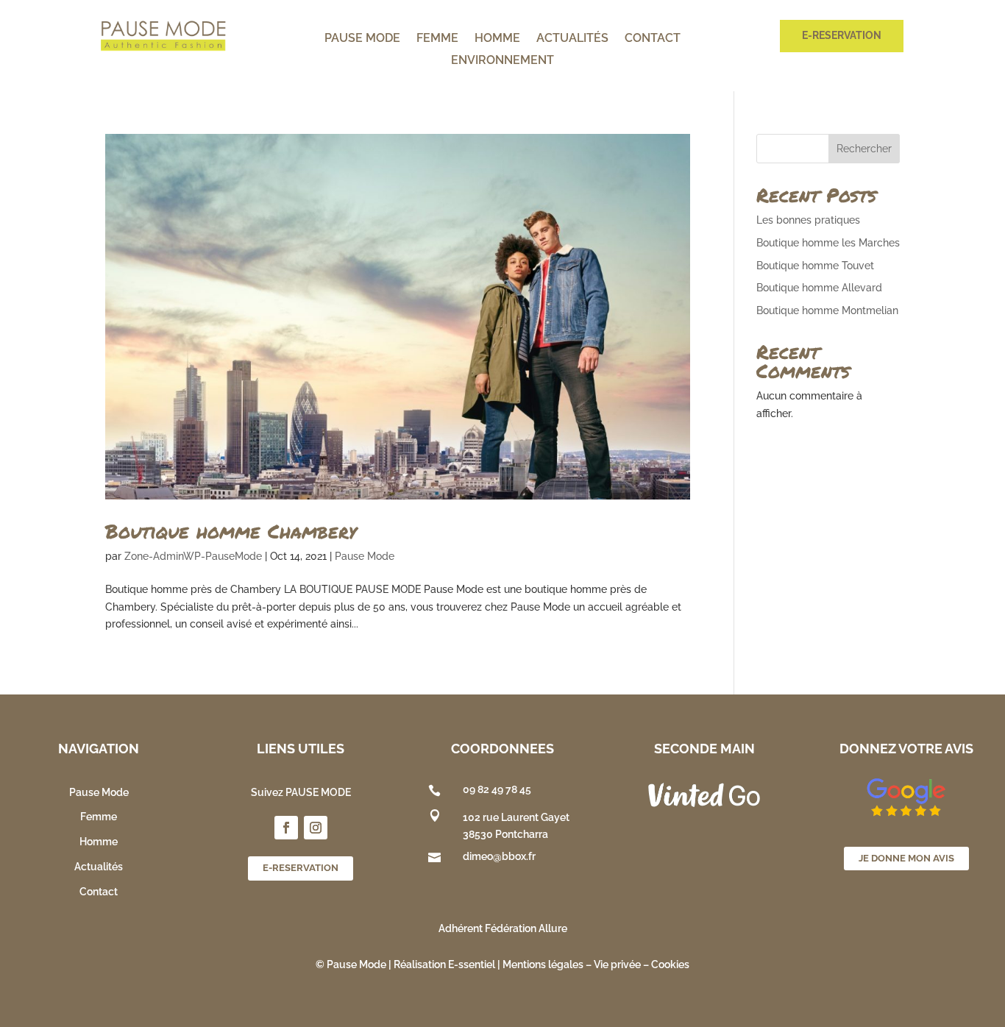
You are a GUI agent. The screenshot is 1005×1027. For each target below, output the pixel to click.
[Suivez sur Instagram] (315, 827)
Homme (497, 39)
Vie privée (617, 964)
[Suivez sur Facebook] (286, 827)
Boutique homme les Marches (828, 243)
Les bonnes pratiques (808, 220)
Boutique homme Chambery (230, 530)
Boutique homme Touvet (815, 265)
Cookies (670, 964)
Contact (653, 39)
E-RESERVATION (841, 35)
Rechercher (864, 148)
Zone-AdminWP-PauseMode (193, 556)
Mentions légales (542, 964)
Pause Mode (362, 39)
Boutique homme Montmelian (827, 310)
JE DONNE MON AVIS (906, 858)
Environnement (502, 61)
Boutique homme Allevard (819, 288)
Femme (437, 39)
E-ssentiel (471, 964)
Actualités (572, 39)
